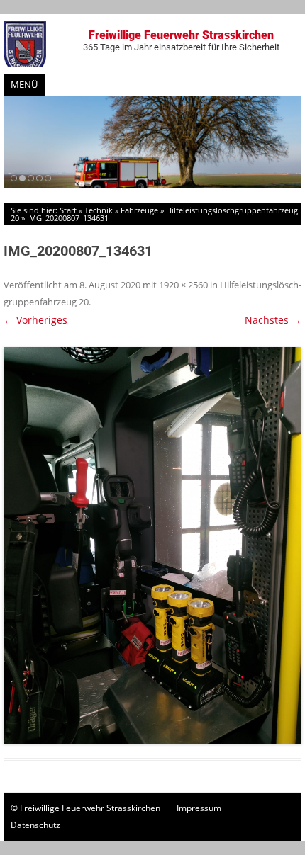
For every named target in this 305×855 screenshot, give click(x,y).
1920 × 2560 (183, 284)
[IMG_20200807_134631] (152, 545)
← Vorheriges (35, 320)
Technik (98, 210)
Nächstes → (273, 320)
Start (68, 210)
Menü (24, 84)
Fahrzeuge (139, 210)
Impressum (199, 808)
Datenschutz (35, 825)
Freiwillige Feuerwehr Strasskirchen (181, 40)
